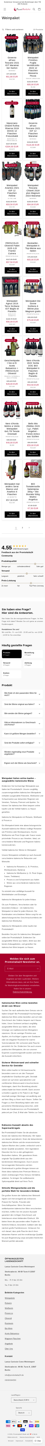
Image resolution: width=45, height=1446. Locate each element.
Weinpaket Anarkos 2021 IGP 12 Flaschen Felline (12, 190)
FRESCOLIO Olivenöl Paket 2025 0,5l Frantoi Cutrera (12, 248)
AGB (38, 1437)
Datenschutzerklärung (27, 1437)
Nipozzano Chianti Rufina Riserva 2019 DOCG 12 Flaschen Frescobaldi (12, 129)
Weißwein (9, 1308)
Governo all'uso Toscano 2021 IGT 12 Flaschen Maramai (33, 129)
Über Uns (9, 1349)
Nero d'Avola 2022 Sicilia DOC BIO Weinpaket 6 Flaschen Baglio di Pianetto (32, 368)
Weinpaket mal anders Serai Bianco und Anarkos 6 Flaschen (12, 489)
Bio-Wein (8, 1328)
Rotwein (8, 1303)
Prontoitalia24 (17, 1434)
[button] (4, 9)
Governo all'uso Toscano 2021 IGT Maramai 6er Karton (12, 62)
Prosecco (9, 1313)
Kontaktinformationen (32, 1441)
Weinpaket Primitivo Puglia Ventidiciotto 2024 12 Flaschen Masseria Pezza (33, 66)
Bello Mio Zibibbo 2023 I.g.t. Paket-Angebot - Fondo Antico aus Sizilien (33, 430)
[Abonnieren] (37, 969)
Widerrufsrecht (12, 1437)
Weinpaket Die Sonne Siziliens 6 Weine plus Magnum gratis (33, 306)
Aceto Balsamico (12, 1333)
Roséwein (9, 1323)
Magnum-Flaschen (13, 1339)
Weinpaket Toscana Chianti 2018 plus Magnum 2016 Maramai (33, 190)
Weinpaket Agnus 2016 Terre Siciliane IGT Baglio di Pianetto (12, 306)
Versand (10, 1441)
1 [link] (16, 528)
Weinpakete (10, 1298)
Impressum (19, 1441)
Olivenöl (8, 1318)
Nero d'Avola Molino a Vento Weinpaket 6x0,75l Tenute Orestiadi (12, 428)
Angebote (9, 1344)
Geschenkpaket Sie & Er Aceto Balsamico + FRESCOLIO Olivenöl (12, 367)
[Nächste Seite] (29, 527)
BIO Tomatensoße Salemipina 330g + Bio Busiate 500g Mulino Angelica (33, 492)
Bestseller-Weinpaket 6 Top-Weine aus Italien (33, 247)
